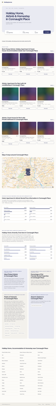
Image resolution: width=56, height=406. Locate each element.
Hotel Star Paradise (40, 68)
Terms (43, 404)
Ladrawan (39, 388)
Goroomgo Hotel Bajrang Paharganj (26, 68)
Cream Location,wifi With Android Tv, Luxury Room (29, 102)
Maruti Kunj (22, 374)
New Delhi (16, 8)
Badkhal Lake (22, 377)
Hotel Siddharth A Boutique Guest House (27, 137)
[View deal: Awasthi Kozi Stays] (45, 128)
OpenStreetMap (49, 187)
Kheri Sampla (40, 385)
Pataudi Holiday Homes (6, 352)
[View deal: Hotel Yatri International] (10, 128)
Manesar (21, 357)
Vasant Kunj (22, 394)
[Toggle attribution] (52, 187)
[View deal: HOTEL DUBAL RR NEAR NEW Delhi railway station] (10, 93)
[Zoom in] (52, 158)
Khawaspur (22, 355)
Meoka (3, 366)
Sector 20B (4, 374)
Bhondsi (39, 374)
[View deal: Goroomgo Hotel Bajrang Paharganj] (28, 59)
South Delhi (4, 391)
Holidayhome (8, 2)
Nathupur (39, 394)
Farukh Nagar (40, 352)
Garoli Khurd (40, 360)
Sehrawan (39, 363)
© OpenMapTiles (41, 187)
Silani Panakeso (40, 382)
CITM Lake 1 (40, 380)
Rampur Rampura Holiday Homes (26, 352)
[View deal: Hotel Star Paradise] (45, 59)
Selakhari (21, 380)
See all (52, 50)
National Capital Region (42, 357)
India (9, 8)
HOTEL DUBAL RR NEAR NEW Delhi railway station (11, 102)
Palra (21, 371)
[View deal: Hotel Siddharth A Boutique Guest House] (28, 128)
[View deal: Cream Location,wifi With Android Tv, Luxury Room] (28, 93)
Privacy (39, 404)
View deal (10, 74)
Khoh (39, 355)
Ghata (39, 371)
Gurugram (21, 366)
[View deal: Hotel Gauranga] (45, 93)
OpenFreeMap (36, 187)
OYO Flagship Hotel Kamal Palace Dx (8, 68)
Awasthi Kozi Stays (40, 137)
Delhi (12, 8)
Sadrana (3, 363)
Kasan (3, 357)
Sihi (2, 355)
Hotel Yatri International (6, 137)
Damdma (3, 371)
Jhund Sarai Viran (23, 363)
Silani (21, 382)
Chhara (3, 388)
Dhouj (3, 380)
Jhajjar (3, 382)
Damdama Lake (5, 377)
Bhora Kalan (22, 360)
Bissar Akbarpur (5, 360)
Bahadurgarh (22, 385)
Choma (3, 394)
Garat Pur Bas (40, 377)
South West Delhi (23, 391)
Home (7, 8)
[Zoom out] (52, 160)
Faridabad (39, 366)
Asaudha (21, 388)
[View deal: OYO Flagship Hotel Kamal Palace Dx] (10, 59)
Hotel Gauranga (40, 102)
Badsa (3, 385)
